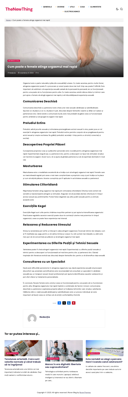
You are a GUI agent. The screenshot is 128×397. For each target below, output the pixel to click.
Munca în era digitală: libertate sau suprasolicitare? (63, 366)
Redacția (12, 73)
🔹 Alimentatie (94, 7)
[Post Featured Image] (23, 348)
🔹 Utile (71, 7)
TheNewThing (19, 9)
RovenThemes (85, 392)
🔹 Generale (46, 7)
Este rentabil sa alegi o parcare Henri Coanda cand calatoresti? (104, 360)
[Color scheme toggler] (117, 9)
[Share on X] (64, 303)
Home (8, 20)
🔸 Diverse (59, 7)
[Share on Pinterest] (73, 303)
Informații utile (13, 61)
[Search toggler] (121, 9)
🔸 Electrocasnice (71, 11)
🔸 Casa (81, 7)
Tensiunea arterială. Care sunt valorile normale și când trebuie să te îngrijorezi (22, 362)
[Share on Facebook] (59, 303)
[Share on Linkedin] (69, 303)
